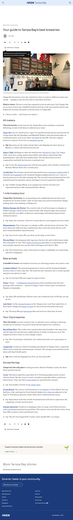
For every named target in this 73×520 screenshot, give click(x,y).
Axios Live (37, 491)
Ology (5, 283)
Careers (4, 497)
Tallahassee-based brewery (29, 283)
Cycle (5, 375)
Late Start (7, 304)
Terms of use (38, 500)
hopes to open (27, 306)
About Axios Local (6, 491)
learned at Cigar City (50, 152)
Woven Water (9, 240)
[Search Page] (70, 3)
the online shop (34, 385)
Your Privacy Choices (40, 503)
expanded (18, 175)
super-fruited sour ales (36, 243)
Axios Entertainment (7, 506)
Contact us (5, 500)
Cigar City (7, 133)
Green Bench (8, 390)
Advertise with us (6, 494)
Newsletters (5, 503)
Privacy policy (38, 497)
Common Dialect (10, 268)
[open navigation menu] (3, 2)
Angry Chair (8, 152)
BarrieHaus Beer (10, 329)
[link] (4, 42)
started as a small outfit (57, 172)
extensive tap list (36, 140)
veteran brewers (24, 304)
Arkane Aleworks (10, 407)
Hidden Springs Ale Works (14, 208)
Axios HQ (37, 494)
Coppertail (7, 347)
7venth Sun (8, 172)
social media (31, 380)
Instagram (28, 311)
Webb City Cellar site (46, 392)
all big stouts (23, 165)
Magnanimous (9, 225)
